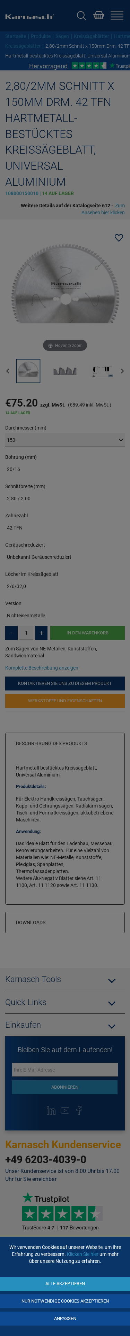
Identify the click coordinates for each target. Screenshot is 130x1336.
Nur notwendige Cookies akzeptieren (65, 1301)
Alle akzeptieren (65, 1283)
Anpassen (65, 1318)
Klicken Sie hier (82, 1254)
